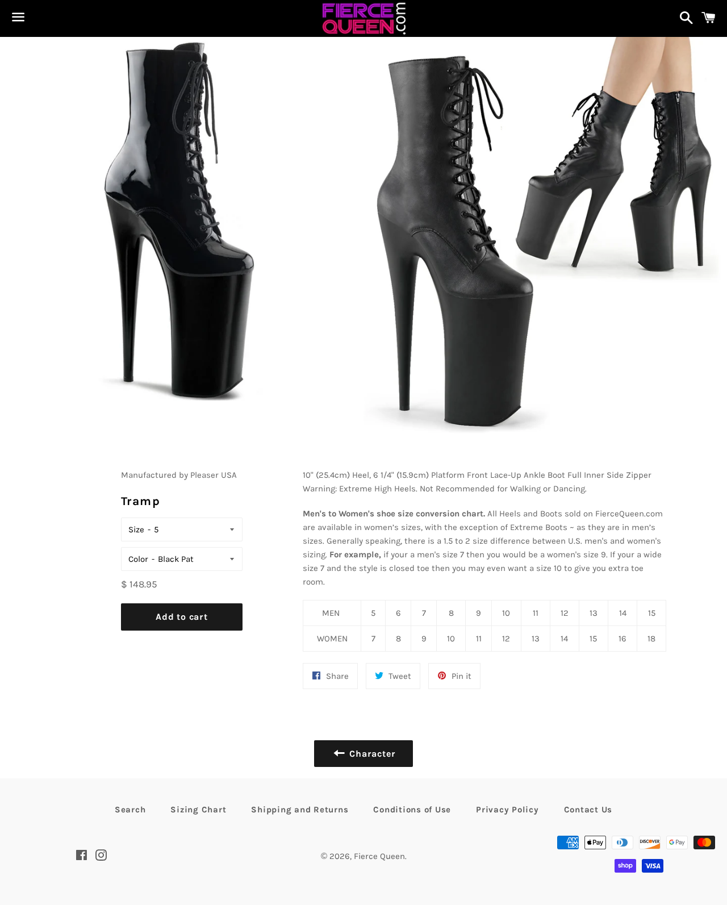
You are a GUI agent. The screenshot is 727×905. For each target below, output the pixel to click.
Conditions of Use (412, 809)
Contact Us (588, 809)
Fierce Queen (379, 856)
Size (136, 529)
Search (130, 809)
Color (138, 559)
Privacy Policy (507, 809)
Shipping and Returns (299, 809)
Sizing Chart (198, 809)
